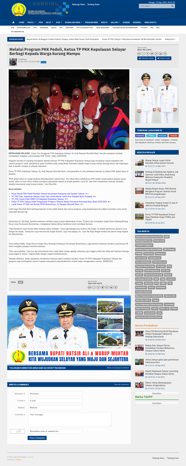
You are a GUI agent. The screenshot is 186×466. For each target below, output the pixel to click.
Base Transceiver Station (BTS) (149, 296)
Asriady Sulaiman (143, 292)
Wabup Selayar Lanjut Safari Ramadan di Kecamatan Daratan (159, 161)
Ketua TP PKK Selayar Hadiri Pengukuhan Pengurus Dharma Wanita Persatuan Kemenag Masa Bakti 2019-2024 (59, 202)
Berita (104, 22)
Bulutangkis (141, 287)
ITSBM (139, 254)
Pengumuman (91, 22)
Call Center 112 (159, 262)
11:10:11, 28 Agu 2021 (155, 365)
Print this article (146, 58)
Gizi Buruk (148, 254)
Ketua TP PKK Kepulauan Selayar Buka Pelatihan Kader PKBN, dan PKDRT (160, 217)
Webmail (137, 22)
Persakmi (161, 266)
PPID (41, 22)
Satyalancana (154, 258)
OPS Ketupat (169, 249)
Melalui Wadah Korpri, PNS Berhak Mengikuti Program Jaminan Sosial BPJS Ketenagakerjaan (160, 191)
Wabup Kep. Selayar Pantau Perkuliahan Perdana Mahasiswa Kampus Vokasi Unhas (159, 348)
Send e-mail (164, 58)
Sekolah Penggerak (144, 245)
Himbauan (161, 287)
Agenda (126, 22)
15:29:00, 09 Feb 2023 (155, 340)
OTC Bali (165, 271)
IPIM (12, 28)
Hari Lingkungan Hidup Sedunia (149, 304)
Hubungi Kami (78, 4)
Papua (155, 300)
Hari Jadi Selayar (143, 262)
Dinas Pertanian (142, 309)
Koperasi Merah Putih (145, 266)
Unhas (155, 309)
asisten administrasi (85, 28)
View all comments (121, 384)
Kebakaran (44, 28)
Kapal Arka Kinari (102, 28)
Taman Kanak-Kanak (153, 275)
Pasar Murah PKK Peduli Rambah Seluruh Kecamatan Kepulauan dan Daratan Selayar (47, 194)
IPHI (169, 266)
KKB (61, 28)
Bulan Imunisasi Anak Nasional (149, 237)
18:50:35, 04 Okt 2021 (155, 354)
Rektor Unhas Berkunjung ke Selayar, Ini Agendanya (158, 384)
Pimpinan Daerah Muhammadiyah (125, 28)
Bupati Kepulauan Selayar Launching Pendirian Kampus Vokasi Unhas (161, 372)
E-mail (21, 401)
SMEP (163, 283)
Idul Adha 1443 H (143, 300)
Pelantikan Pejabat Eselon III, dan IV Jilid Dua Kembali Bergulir (161, 204)
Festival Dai (159, 241)
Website (21, 408)
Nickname (20, 394)
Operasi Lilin (170, 296)
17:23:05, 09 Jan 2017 (155, 209)
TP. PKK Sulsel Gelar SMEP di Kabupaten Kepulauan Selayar (37, 199)
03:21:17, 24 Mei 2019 (155, 166)
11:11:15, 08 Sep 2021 (155, 197)
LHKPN (139, 313)
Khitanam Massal (17, 32)
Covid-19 (171, 279)
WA (139, 54)
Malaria (168, 275)
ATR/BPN (144, 28)
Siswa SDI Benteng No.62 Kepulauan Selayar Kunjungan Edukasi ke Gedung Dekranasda (161, 334)
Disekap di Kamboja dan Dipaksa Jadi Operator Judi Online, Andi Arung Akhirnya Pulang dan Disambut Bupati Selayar (161, 175)
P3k (170, 283)
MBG (158, 28)
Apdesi (53, 28)
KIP (156, 283)
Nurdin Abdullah (23, 28)
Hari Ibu (139, 271)
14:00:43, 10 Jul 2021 (155, 377)
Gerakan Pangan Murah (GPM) (148, 249)
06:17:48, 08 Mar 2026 (155, 183)
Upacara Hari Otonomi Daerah (148, 317)
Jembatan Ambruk (144, 279)
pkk (20, 282)
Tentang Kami (93, 4)
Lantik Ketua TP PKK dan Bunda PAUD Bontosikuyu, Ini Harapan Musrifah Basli (45, 204)
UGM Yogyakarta (152, 271)
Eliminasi (148, 283)
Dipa (35, 28)
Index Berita (150, 22)
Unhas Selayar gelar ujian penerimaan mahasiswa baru (162, 361)
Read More (156, 393)
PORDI (174, 309)
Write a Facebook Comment (118, 368)
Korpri (151, 287)
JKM (152, 28)
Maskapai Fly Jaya (144, 241)
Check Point (141, 258)
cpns (159, 313)
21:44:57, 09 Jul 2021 (155, 389)
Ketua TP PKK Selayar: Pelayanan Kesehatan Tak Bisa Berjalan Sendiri (105, 39)
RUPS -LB (164, 309)
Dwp (162, 279)
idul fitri (139, 275)
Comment (20, 414)
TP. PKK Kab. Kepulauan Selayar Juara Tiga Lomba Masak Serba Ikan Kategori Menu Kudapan (51, 196)
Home (21, 22)
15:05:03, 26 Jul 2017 (155, 223)
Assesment (150, 313)
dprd (156, 279)
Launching (69, 28)
